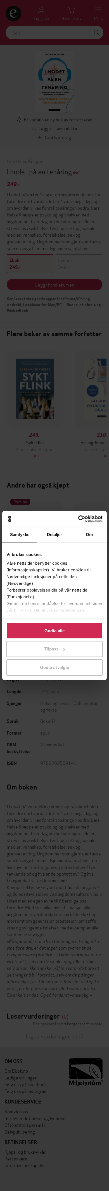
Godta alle (54, 630)
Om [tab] (89, 534)
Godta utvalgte (54, 667)
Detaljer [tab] (54, 534)
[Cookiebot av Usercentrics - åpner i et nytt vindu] (78, 519)
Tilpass (51, 649)
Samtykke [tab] (19, 534)
